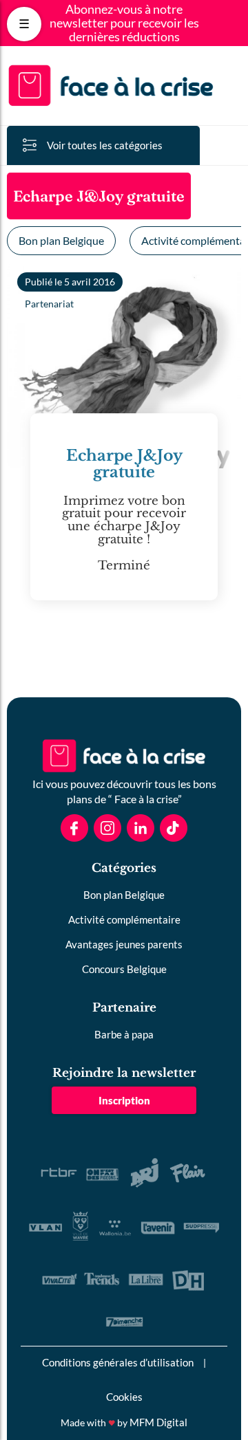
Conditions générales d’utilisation (118, 1362)
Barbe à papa (124, 1034)
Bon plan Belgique (61, 240)
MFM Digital (158, 1422)
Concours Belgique (124, 969)
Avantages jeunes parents (124, 944)
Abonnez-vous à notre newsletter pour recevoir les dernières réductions (124, 23)
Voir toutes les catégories (105, 145)
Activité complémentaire (124, 919)
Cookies (124, 1396)
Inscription (124, 1100)
